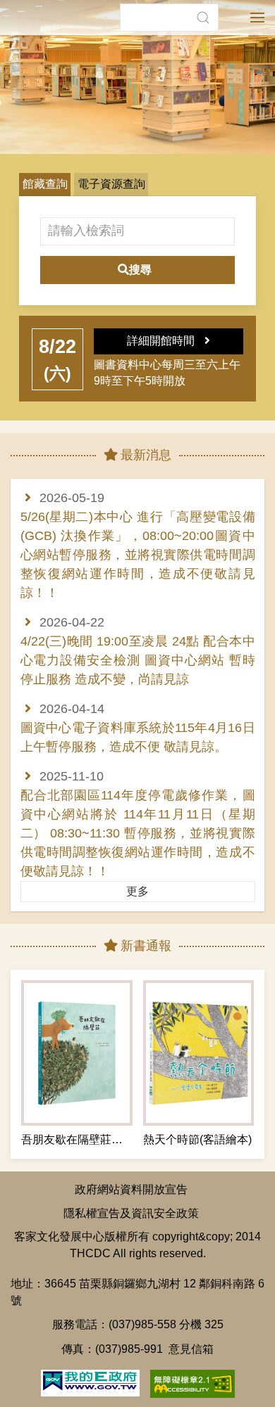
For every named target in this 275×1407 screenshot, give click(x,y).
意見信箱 (191, 1348)
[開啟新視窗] (90, 1381)
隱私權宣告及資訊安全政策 (131, 1213)
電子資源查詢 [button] (111, 184)
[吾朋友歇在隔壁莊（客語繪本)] (77, 1053)
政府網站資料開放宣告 (131, 1189)
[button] (203, 18)
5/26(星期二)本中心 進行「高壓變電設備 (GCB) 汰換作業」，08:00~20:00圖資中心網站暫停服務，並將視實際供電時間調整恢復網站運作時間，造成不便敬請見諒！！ (137, 555)
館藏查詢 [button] (45, 184)
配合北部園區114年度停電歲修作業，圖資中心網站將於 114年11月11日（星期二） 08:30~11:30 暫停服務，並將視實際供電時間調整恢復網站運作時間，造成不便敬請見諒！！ (137, 833)
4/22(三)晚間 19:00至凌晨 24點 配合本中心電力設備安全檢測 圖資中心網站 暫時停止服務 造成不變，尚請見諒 (137, 660)
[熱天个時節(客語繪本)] (199, 1053)
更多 (137, 891)
